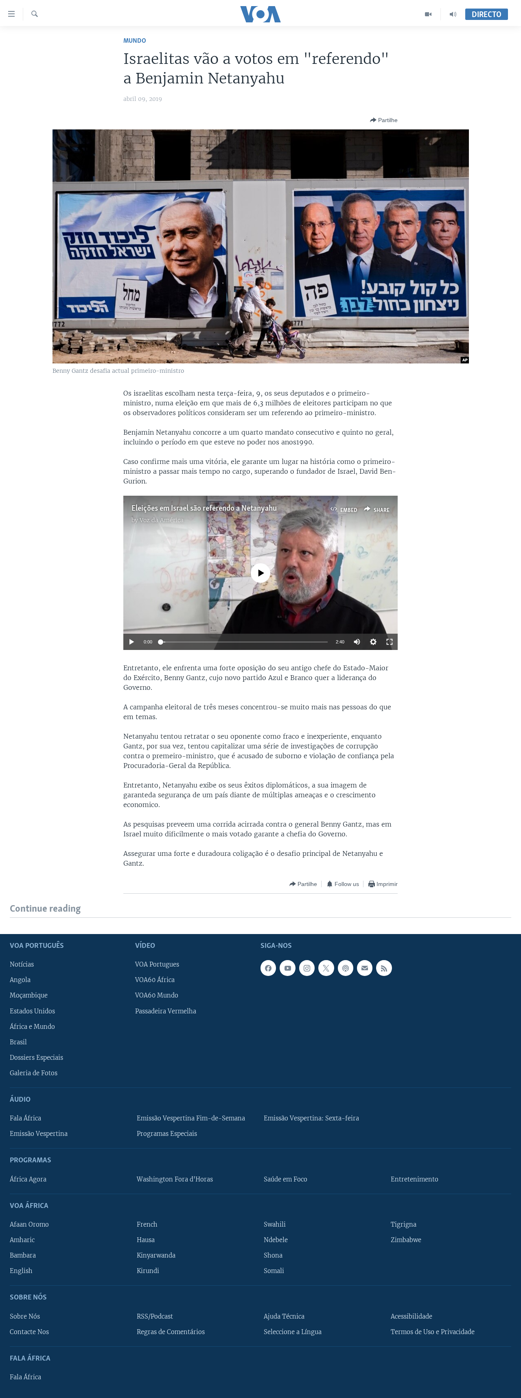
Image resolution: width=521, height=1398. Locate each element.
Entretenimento (414, 1179)
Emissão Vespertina (39, 1134)
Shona (273, 1255)
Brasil (18, 1042)
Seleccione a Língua (293, 1331)
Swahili (275, 1224)
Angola (20, 980)
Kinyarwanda (156, 1255)
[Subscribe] (364, 968)
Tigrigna (403, 1224)
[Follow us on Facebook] (268, 968)
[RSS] (384, 968)
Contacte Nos (29, 1331)
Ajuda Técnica (284, 1316)
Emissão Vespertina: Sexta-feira (311, 1118)
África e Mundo (32, 1026)
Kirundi (148, 1271)
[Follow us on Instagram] (307, 968)
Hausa (146, 1240)
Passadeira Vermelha (165, 1011)
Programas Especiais (167, 1134)
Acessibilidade (411, 1316)
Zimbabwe (406, 1240)
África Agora (28, 1179)
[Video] (428, 14)
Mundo (134, 40)
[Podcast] (345, 968)
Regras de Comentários (171, 1331)
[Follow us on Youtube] (287, 968)
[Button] (384, 120)
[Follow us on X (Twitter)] (326, 968)
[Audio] (453, 14)
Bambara (23, 1255)
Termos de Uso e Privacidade (433, 1331)
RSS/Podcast (155, 1316)
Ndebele (276, 1240)
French (147, 1224)
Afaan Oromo (29, 1224)
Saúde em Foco (285, 1179)
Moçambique (29, 995)
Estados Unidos (32, 1011)
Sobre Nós (25, 1316)
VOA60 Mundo (156, 995)
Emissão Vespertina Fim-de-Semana (191, 1118)
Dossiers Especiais (36, 1057)
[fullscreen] (389, 642)
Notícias (22, 964)
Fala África (25, 1118)
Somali (274, 1271)
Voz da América (162, 520)
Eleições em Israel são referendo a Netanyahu (204, 509)
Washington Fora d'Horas (175, 1179)
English (21, 1271)
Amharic (22, 1240)
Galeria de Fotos (33, 1072)
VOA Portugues (157, 964)
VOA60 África (155, 980)
